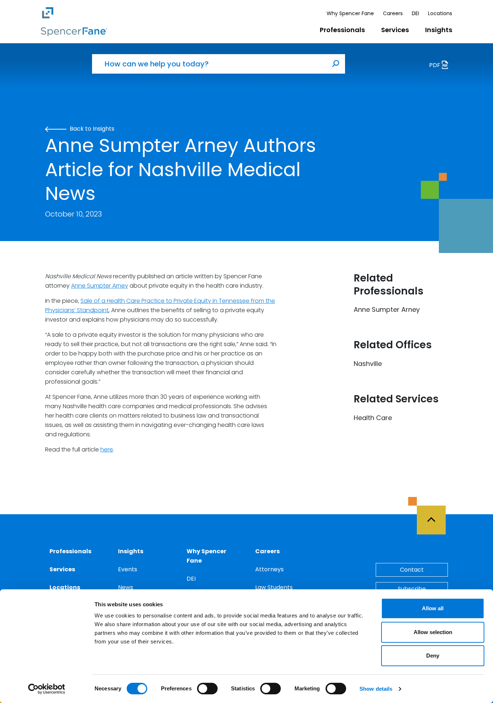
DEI (415, 13)
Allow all (433, 608)
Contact (412, 570)
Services (395, 29)
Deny (432, 655)
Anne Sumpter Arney (99, 285)
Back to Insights (91, 129)
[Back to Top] (434, 515)
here (106, 449)
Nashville (368, 363)
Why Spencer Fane (350, 13)
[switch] (207, 688)
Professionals (342, 29)
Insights (438, 29)
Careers (393, 13)
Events (127, 569)
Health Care (373, 417)
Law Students (274, 587)
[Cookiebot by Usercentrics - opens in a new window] (46, 689)
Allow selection (433, 632)
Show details (375, 689)
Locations (440, 13)
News (125, 587)
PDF (435, 65)
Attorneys (269, 569)
